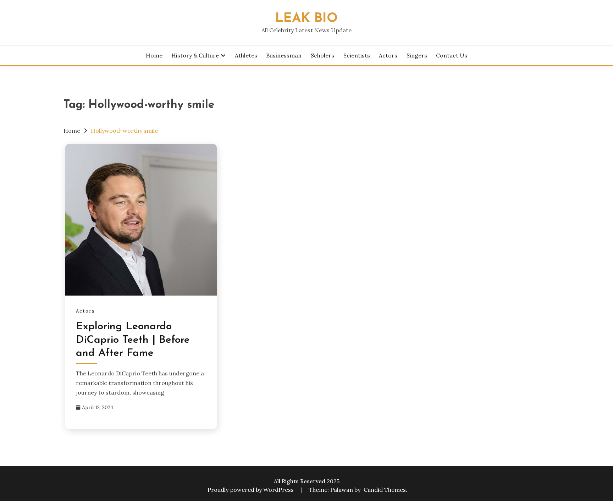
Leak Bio (306, 18)
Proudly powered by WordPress (251, 489)
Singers (417, 55)
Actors (388, 55)
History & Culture (195, 55)
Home (154, 55)
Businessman (284, 55)
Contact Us (451, 55)
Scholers (322, 55)
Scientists (356, 55)
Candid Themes (385, 489)
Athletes (246, 55)
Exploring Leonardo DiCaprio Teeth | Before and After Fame (133, 340)
